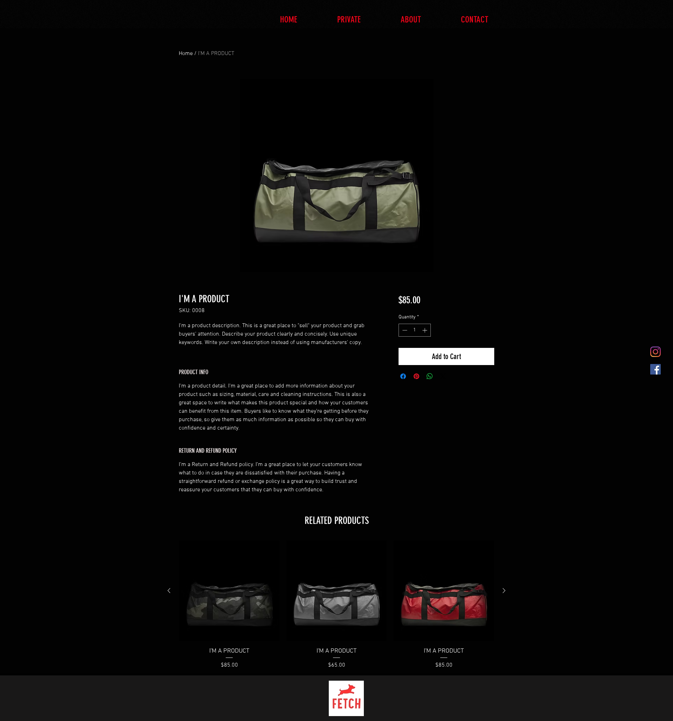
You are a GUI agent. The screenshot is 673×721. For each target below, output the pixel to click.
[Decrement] (404, 330)
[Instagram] (655, 351)
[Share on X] (443, 376)
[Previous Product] (169, 590)
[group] (336, 605)
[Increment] (425, 330)
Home (186, 53)
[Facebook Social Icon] (655, 369)
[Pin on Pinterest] (416, 376)
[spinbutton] (414, 330)
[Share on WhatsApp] (430, 376)
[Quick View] (229, 591)
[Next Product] (504, 590)
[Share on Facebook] (403, 376)
